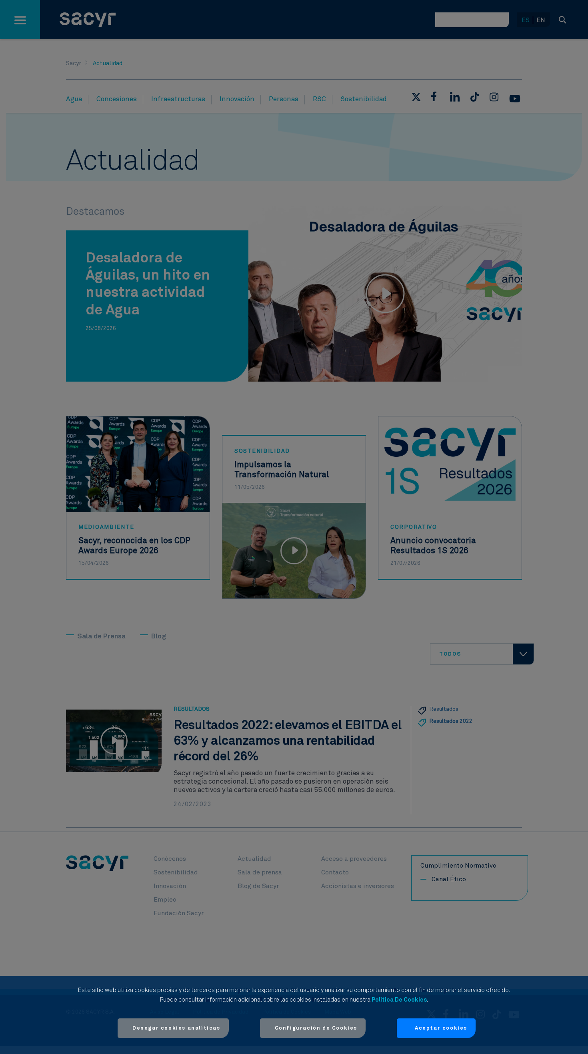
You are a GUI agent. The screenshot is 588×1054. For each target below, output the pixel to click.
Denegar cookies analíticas (176, 1028)
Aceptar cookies (441, 1028)
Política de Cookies (399, 1000)
